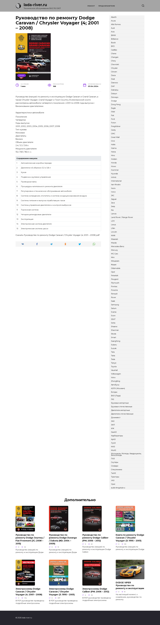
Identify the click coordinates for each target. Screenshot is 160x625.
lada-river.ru (35, 4)
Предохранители (106, 6)
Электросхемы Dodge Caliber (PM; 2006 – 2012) (95, 590)
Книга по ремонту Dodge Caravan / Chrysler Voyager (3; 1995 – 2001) (130, 538)
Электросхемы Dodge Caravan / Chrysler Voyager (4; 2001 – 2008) (29, 592)
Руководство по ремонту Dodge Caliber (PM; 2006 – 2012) (95, 538)
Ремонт (91, 6)
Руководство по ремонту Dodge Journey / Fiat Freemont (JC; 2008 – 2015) (30, 539)
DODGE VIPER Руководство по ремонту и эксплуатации (130, 585)
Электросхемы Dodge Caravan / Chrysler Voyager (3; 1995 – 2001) (62, 592)
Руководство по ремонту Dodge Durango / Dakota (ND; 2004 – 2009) (63, 539)
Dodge (21, 75)
